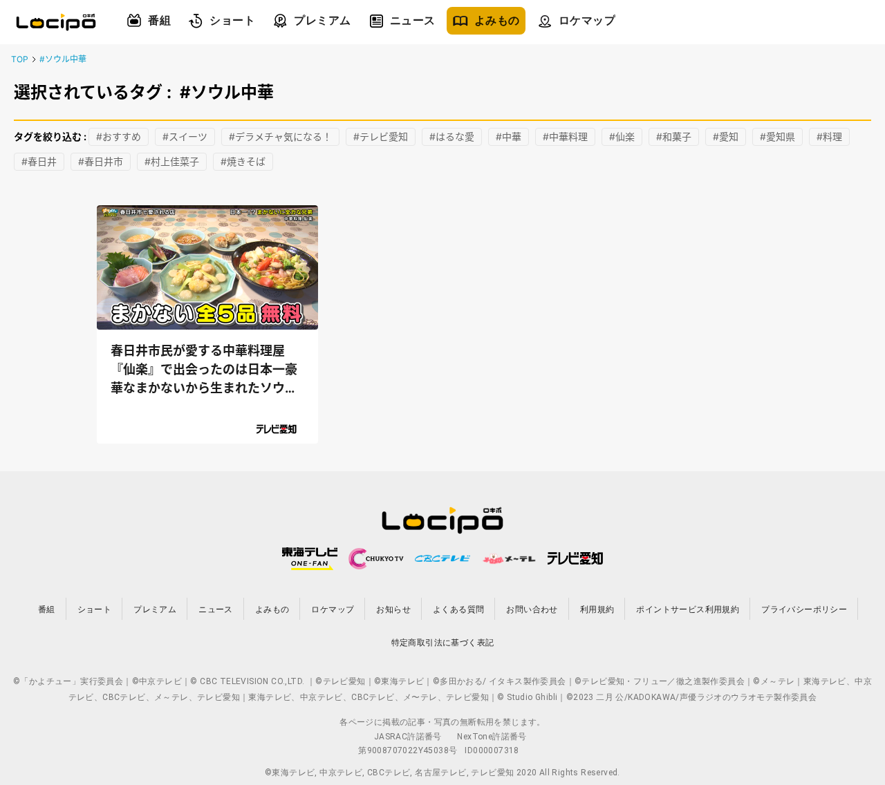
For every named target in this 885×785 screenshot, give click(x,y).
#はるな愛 (451, 136)
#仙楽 (622, 136)
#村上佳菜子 (172, 161)
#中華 (508, 136)
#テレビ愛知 (380, 136)
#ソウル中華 (62, 59)
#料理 (829, 136)
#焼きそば (243, 161)
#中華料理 (565, 136)
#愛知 (725, 136)
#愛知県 (777, 136)
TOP (19, 59)
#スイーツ (184, 136)
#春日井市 (100, 161)
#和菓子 (673, 136)
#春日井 (39, 161)
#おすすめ (118, 136)
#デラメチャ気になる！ (280, 136)
